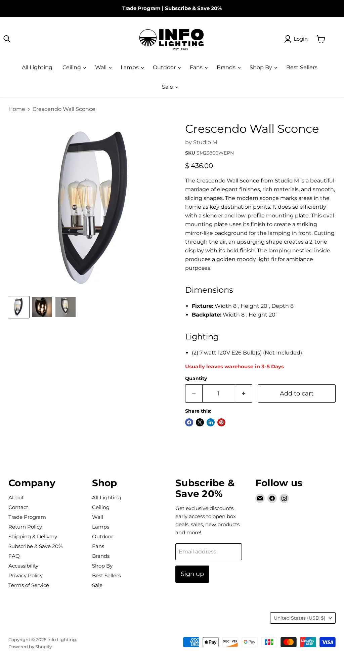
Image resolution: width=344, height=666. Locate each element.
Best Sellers (301, 67)
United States (300, 618)
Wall (101, 67)
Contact (18, 507)
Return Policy (25, 527)
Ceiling (72, 67)
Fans (197, 67)
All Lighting (37, 67)
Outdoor (165, 67)
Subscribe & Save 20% (193, 8)
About (16, 497)
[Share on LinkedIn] (211, 422)
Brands (227, 67)
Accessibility (23, 566)
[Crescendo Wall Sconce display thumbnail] (42, 307)
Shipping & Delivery (32, 536)
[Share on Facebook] (189, 422)
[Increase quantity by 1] (243, 393)
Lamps (130, 67)
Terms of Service (28, 585)
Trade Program (141, 8)
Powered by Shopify (30, 646)
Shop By (261, 67)
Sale (168, 87)
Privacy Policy (25, 575)
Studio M (205, 142)
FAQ (14, 556)
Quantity (196, 378)
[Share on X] (200, 422)
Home (16, 109)
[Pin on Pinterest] (221, 422)
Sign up (192, 574)
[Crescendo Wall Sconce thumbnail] (18, 307)
